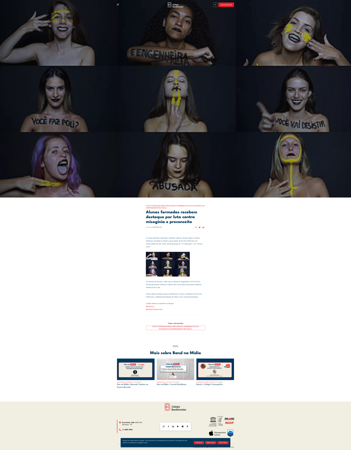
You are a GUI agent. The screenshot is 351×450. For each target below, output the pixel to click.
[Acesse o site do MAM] (229, 419)
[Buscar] (215, 5)
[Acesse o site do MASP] (229, 422)
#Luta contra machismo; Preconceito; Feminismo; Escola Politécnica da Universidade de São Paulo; (175, 328)
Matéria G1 (150, 306)
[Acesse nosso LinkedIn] (173, 426)
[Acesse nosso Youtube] (178, 426)
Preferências (199, 442)
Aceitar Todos (223, 442)
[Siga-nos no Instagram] (163, 426)
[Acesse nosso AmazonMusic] (187, 426)
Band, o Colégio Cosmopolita (209, 384)
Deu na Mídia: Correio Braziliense (171, 384)
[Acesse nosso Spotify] (182, 426)
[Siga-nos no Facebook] (168, 426)
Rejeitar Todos (211, 442)
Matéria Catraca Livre (154, 309)
